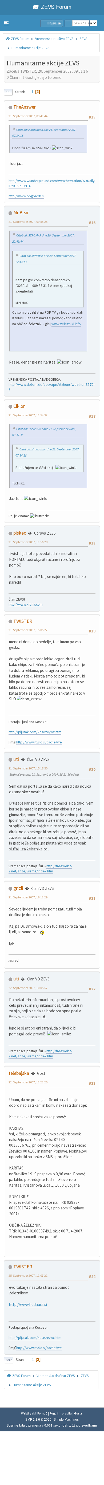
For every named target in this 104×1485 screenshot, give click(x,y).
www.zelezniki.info (66, 324)
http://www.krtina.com (26, 604)
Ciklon (19, 406)
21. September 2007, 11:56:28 (28, 542)
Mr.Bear (21, 212)
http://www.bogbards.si (26, 196)
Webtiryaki (28, 1413)
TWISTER (22, 621)
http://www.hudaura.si (28, 1304)
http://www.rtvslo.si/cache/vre (39, 742)
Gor (8, 1360)
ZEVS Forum (55, 6)
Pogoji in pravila (61, 1413)
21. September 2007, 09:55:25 (28, 222)
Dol (8, 92)
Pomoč (42, 1413)
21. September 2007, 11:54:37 (28, 415)
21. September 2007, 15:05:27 (28, 630)
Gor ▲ (78, 1413)
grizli (18, 888)
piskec (19, 533)
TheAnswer (24, 107)
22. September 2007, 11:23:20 (28, 1082)
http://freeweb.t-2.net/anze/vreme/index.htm (40, 868)
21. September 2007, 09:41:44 (28, 116)
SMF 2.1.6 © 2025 (38, 1419)
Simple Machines (66, 1419)
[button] (6, 23)
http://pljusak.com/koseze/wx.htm (35, 732)
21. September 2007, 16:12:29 (28, 897)
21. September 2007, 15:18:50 (28, 768)
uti (16, 759)
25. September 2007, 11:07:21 (28, 1275)
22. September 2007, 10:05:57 (28, 988)
